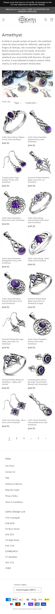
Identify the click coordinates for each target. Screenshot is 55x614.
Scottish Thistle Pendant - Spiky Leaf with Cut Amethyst (39, 180)
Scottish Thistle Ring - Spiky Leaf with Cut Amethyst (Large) (37, 301)
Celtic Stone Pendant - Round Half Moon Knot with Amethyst (12, 301)
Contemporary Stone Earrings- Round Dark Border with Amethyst (38, 382)
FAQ (7, 478)
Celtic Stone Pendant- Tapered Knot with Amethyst (37, 139)
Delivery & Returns (13, 484)
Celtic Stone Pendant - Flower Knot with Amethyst (38, 341)
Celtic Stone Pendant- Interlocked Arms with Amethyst (38, 422)
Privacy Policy (11, 496)
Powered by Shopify (36, 609)
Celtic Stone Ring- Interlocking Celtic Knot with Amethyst (38, 220)
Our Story (9, 466)
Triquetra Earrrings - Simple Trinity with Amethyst (11, 180)
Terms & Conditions (14, 502)
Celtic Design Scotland (24, 609)
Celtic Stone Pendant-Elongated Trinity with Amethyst (11, 260)
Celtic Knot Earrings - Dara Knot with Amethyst (13, 421)
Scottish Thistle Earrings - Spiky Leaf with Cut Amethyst (13, 341)
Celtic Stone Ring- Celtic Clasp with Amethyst (38, 259)
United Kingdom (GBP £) (26, 590)
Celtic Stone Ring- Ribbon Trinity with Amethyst (13, 138)
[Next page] (45, 438)
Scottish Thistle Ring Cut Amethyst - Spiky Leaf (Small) (13, 382)
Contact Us (10, 472)
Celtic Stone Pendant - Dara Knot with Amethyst (13, 219)
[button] (3, 20)
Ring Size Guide (12, 490)
